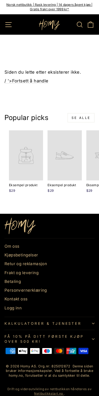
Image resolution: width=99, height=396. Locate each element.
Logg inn (13, 307)
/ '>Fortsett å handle (26, 80)
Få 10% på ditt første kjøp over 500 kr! (44, 339)
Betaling (12, 281)
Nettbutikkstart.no (49, 393)
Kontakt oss (16, 298)
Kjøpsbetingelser (21, 254)
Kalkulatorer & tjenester (43, 323)
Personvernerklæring (25, 290)
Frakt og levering (21, 272)
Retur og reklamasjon (25, 263)
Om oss (11, 246)
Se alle (81, 118)
